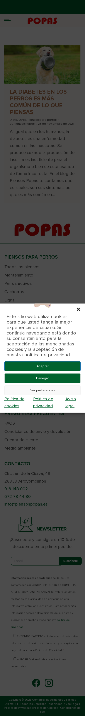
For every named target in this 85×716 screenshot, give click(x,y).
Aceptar (43, 366)
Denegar (42, 378)
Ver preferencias (42, 390)
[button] (78, 309)
